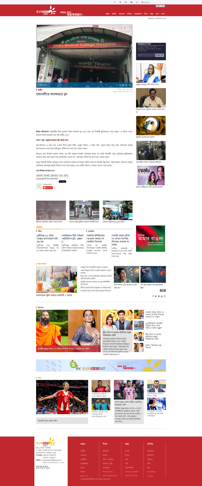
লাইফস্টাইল (42, 264)
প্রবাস (82, 468)
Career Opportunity (110, 476)
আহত (66, 175)
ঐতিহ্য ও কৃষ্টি (107, 463)
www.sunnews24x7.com (53, 463)
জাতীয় (114, 14)
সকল (163, 14)
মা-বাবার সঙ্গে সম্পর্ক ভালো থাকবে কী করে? (96, 291)
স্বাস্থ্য (151, 14)
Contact (150, 476)
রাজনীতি (84, 459)
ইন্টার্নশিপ (150, 455)
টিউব (149, 463)
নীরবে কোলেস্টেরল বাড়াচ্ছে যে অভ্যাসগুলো (96, 287)
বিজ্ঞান (83, 472)
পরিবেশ (150, 459)
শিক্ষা (146, 14)
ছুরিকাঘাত (54, 175)
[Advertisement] (84, 113)
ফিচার (127, 455)
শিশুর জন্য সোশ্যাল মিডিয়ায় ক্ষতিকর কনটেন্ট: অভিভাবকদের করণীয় (96, 277)
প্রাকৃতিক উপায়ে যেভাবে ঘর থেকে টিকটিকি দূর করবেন (95, 283)
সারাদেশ (122, 14)
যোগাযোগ (150, 451)
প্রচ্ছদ (107, 14)
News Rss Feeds (131, 476)
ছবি (148, 468)
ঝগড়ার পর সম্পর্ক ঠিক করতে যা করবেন (94, 267)
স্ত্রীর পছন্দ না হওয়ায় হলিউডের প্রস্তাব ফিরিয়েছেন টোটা (153, 336)
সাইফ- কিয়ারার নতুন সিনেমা (154, 346)
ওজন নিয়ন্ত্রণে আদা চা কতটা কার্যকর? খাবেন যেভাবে (96, 271)
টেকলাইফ (106, 468)
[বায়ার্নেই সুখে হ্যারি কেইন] (62, 397)
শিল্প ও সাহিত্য (108, 459)
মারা (60, 175)
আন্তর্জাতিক (138, 14)
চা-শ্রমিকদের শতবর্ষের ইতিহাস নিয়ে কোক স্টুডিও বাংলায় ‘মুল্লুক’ (154, 325)
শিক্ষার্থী (46, 175)
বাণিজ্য (129, 14)
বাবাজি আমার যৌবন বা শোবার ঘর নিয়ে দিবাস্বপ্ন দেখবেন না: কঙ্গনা (155, 314)
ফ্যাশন (127, 451)
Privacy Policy (108, 472)
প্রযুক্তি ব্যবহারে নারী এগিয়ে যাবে (57, 140)
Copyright (85, 479)
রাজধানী (39, 175)
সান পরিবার (151, 472)
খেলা (157, 14)
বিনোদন (41, 307)
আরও (162, 290)
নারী (126, 463)
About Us (84, 476)
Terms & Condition (132, 472)
